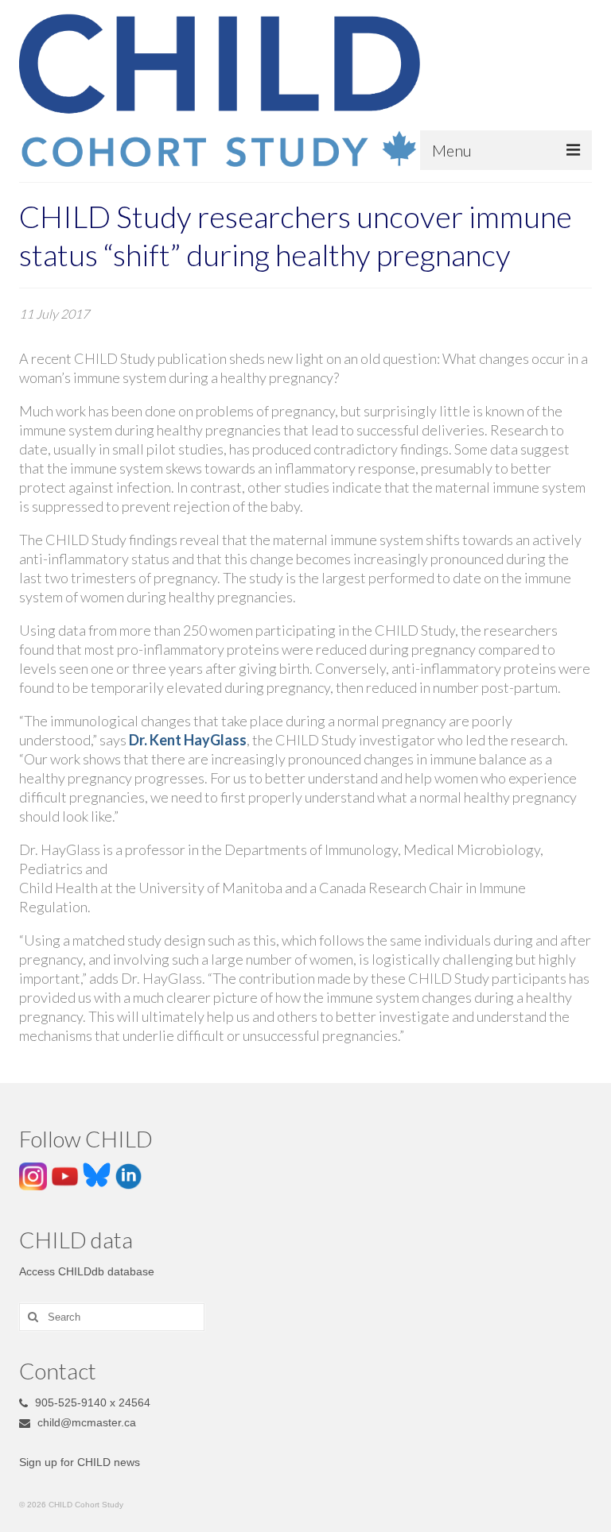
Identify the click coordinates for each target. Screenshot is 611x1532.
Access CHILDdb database (86, 1271)
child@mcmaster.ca (85, 1422)
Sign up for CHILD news (79, 1462)
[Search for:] (111, 1317)
